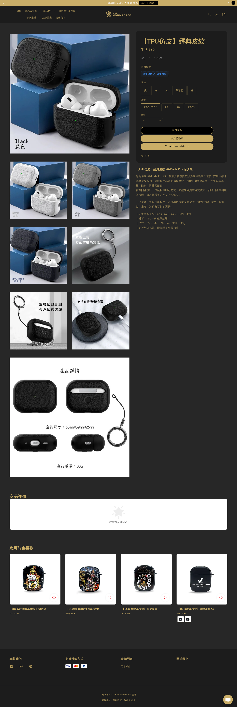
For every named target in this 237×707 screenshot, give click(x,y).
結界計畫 (47, 17)
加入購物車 (177, 138)
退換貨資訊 (129, 700)
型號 (143, 100)
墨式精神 (48, 10)
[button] (209, 14)
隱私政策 (117, 700)
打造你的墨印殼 (67, 10)
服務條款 (106, 700)
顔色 (143, 82)
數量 (143, 115)
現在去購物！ (131, 3)
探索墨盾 (31, 17)
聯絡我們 (60, 17)
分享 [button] (147, 155)
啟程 (19, 10)
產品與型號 (31, 10)
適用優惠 (146, 66)
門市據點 (125, 666)
